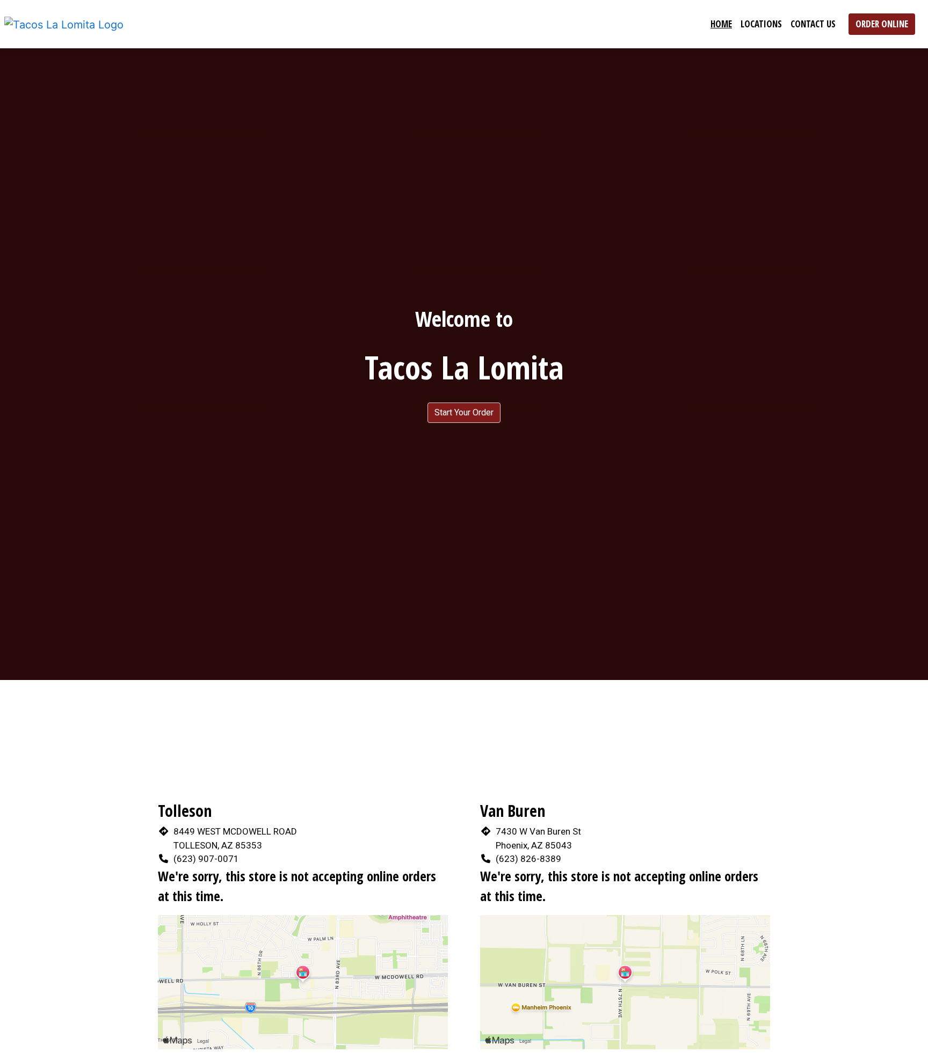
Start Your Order (464, 412)
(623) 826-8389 (528, 858)
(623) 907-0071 (206, 858)
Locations (761, 24)
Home (721, 24)
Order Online (882, 24)
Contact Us (813, 24)
